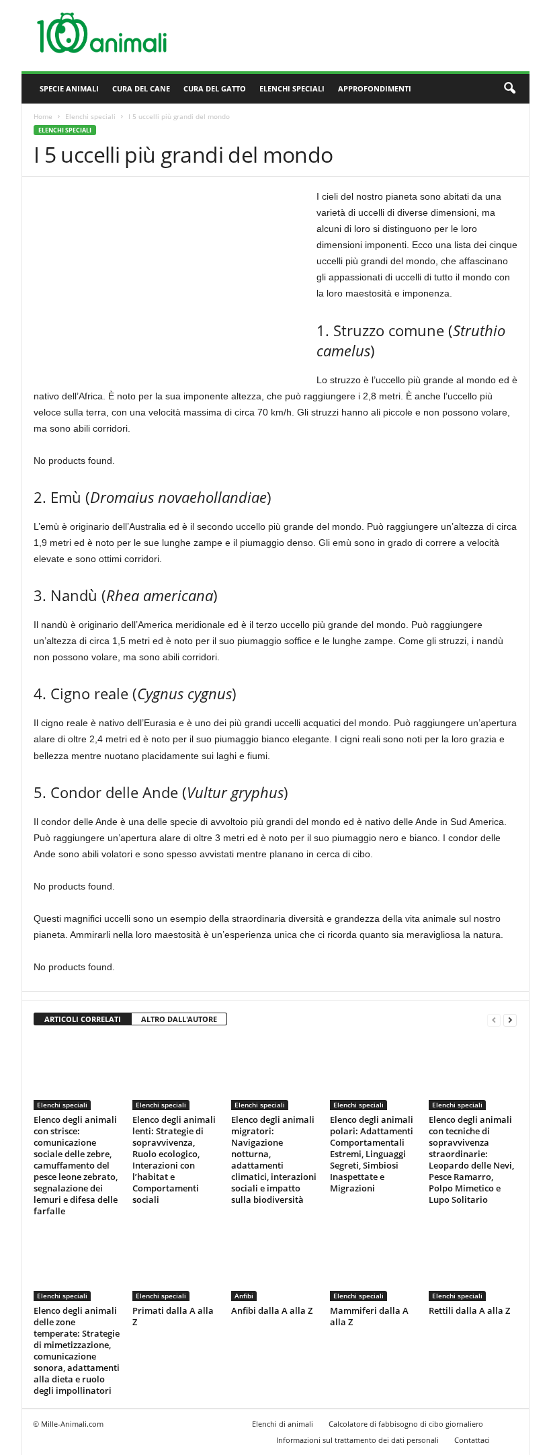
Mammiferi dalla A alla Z (369, 1316)
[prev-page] (494, 1020)
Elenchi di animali (282, 1424)
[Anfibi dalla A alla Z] (275, 1264)
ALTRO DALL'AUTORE (179, 1019)
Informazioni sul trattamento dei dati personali (357, 1440)
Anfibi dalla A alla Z (271, 1310)
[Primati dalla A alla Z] (176, 1264)
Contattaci (472, 1440)
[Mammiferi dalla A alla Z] (373, 1264)
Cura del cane (141, 88)
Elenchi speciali (292, 88)
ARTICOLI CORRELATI (82, 1019)
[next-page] (510, 1020)
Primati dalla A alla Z (173, 1316)
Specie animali (69, 88)
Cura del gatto (214, 88)
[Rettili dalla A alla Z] (472, 1264)
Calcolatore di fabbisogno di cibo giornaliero (406, 1424)
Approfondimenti (374, 88)
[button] (509, 89)
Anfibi (244, 1295)
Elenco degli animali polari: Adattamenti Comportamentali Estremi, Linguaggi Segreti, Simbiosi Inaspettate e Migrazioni (371, 1153)
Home (43, 116)
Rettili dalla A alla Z (469, 1310)
